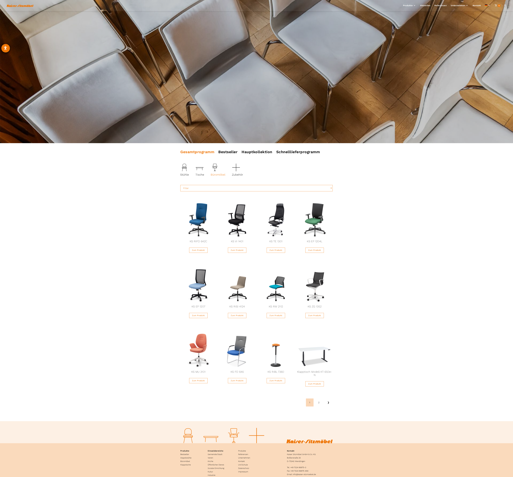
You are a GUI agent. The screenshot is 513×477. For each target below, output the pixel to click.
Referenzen (243, 454)
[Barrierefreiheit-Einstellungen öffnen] (5, 48)
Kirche (210, 461)
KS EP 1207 (198, 306)
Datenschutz (243, 468)
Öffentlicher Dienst (216, 465)
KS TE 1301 (276, 241)
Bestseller (184, 454)
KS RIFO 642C (198, 241)
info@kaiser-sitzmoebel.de (304, 474)
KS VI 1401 (237, 241)
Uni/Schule (243, 465)
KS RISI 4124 (237, 306)
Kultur (210, 472)
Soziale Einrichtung (216, 468)
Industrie (211, 475)
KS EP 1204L (314, 241)
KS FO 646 (237, 371)
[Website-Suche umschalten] (505, 5)
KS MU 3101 (198, 371)
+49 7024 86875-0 (298, 467)
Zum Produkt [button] (198, 250)
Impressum (243, 472)
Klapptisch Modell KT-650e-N (314, 373)
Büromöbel (185, 461)
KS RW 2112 (276, 306)
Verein (210, 458)
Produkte (184, 451)
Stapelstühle (185, 458)
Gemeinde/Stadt (215, 454)
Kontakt (241, 461)
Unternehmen (244, 458)
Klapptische (185, 465)
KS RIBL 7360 (276, 371)
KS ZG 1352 (315, 306)
